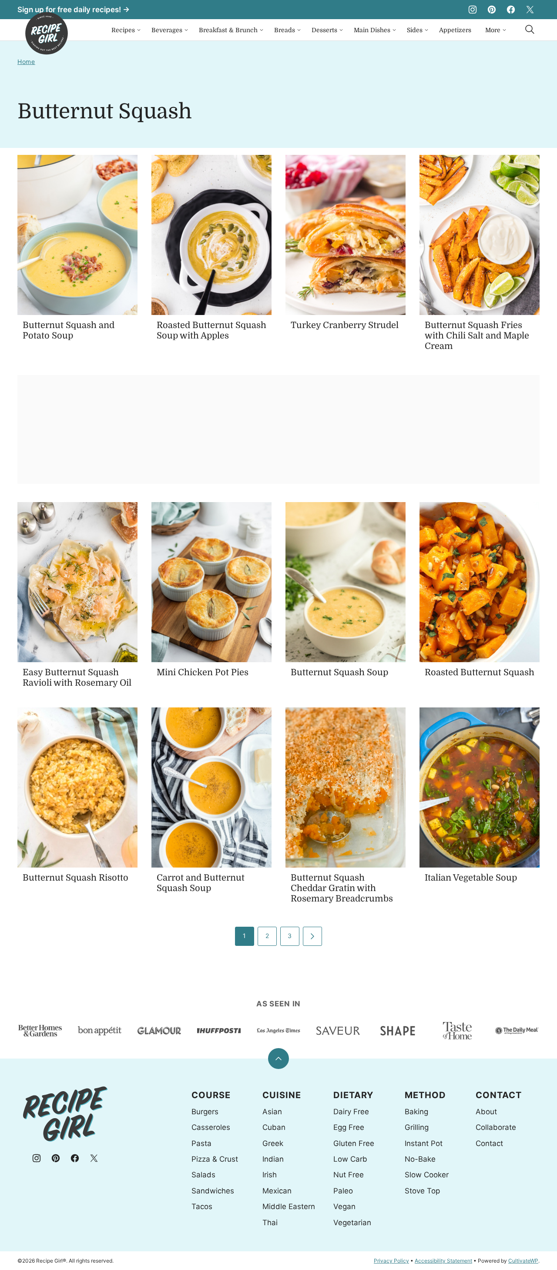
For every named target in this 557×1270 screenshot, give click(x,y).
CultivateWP (523, 1260)
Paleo (343, 1190)
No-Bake (420, 1159)
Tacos (201, 1206)
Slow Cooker (427, 1174)
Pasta (201, 1143)
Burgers (204, 1111)
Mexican (277, 1190)
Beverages (166, 30)
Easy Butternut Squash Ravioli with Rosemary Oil (77, 677)
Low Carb (350, 1159)
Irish (269, 1174)
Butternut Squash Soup (339, 672)
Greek (272, 1143)
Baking (416, 1111)
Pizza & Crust (214, 1159)
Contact (489, 1143)
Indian (273, 1159)
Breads (284, 30)
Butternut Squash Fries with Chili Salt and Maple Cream (477, 335)
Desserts (324, 30)
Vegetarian (352, 1222)
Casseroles (210, 1127)
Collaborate (496, 1127)
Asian (272, 1111)
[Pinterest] (491, 9)
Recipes (123, 30)
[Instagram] (472, 9)
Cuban (273, 1127)
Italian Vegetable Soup (471, 878)
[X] (530, 9)
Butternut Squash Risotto (75, 878)
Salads (203, 1174)
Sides (415, 30)
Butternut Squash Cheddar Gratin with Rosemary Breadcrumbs (342, 888)
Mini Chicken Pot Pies (202, 672)
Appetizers (455, 30)
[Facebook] (510, 9)
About (486, 1111)
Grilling (417, 1127)
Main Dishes (372, 30)
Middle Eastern (288, 1206)
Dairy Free (351, 1111)
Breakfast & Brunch (228, 30)
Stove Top (422, 1190)
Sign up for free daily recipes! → (73, 9)
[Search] (530, 29)
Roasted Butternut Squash (479, 672)
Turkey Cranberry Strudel (345, 325)
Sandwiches (212, 1190)
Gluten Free (353, 1143)
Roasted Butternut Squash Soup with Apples (211, 330)
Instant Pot (424, 1143)
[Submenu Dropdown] (138, 30)
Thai (270, 1222)
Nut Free (348, 1174)
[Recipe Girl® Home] (46, 33)
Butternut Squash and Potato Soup (68, 330)
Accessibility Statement (443, 1260)
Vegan (344, 1206)
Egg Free (348, 1127)
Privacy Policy (391, 1260)
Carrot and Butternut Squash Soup (201, 883)
